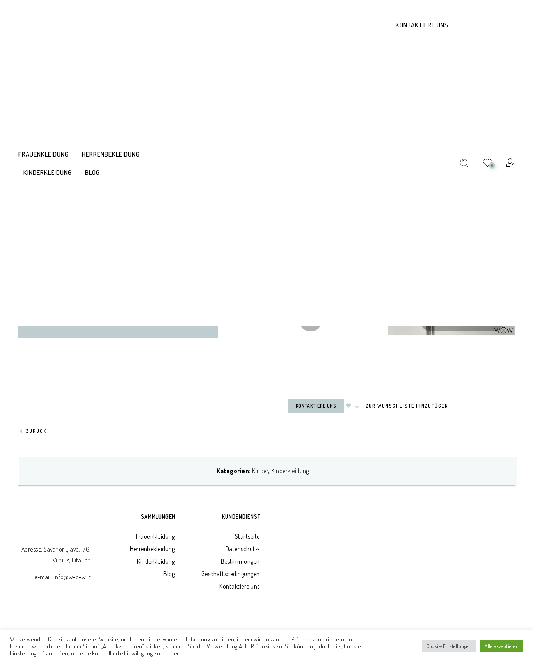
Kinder (260, 471)
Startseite (247, 536)
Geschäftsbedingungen (230, 574)
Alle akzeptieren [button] (502, 646)
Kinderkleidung (290, 471)
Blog (169, 574)
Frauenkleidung (155, 536)
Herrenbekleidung (152, 549)
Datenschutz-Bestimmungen (240, 555)
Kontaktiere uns (422, 25)
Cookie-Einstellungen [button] (448, 646)
